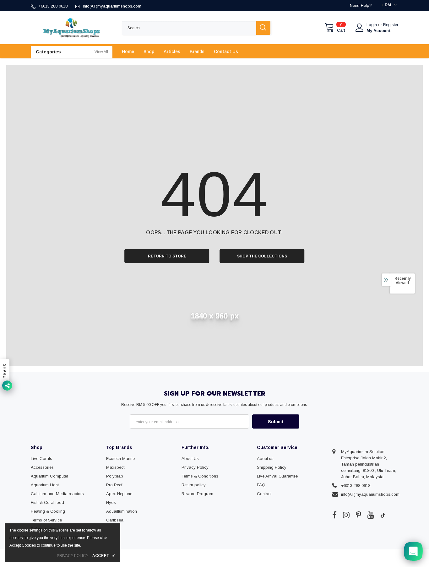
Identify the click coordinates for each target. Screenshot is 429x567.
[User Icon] (359, 28)
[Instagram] (346, 515)
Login (372, 24)
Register (390, 24)
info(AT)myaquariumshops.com (112, 6)
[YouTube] (370, 515)
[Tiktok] (382, 515)
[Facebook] (334, 515)
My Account (379, 30)
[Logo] (71, 28)
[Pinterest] (358, 515)
